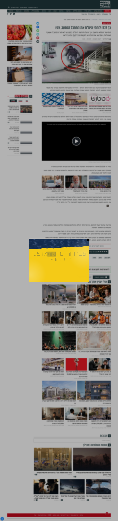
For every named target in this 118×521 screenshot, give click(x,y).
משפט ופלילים (77, 11)
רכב (49, 11)
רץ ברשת (18, 11)
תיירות (44, 11)
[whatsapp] (37, 74)
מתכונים (26, 11)
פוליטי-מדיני (87, 11)
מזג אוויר (84, 14)
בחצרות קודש (98, 11)
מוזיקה (68, 11)
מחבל (94, 302)
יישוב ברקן (107, 302)
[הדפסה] (37, 78)
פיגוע (100, 302)
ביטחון (98, 14)
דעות (55, 11)
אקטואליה (105, 14)
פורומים (11, 11)
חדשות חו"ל (91, 14)
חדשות (107, 11)
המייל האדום (15, 8)
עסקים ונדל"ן (35, 11)
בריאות (61, 11)
